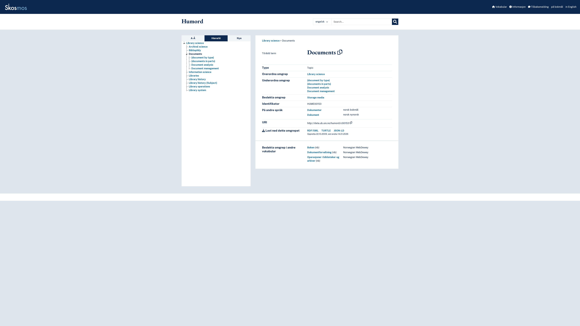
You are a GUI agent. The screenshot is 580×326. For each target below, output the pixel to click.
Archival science (198, 46)
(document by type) (202, 57)
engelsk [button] (320, 21)
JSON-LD (339, 130)
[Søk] (395, 21)
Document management (205, 68)
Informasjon (519, 6)
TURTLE (326, 130)
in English (571, 6)
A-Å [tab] (193, 38)
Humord (192, 21)
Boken (310, 147)
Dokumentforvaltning (319, 152)
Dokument (313, 114)
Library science (195, 43)
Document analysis (202, 64)
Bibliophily (195, 50)
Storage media (315, 97)
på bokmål (557, 6)
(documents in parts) (203, 61)
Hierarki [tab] (216, 38)
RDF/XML (312, 130)
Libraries (194, 75)
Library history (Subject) (203, 83)
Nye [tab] (239, 38)
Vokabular (501, 6)
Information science (200, 72)
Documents (195, 54)
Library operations (199, 86)
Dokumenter (314, 110)
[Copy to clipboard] (340, 52)
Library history (197, 79)
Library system (197, 90)
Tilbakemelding (539, 6)
